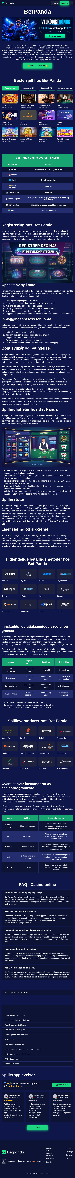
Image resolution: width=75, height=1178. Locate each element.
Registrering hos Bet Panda (15, 1025)
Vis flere (37, 1127)
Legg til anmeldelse (61, 1085)
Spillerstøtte (9, 1040)
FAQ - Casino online (13, 1059)
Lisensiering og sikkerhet (14, 1044)
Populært (8, 88)
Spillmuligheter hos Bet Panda (16, 1035)
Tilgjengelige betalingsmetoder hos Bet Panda (23, 1049)
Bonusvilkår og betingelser (15, 1030)
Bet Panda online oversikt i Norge (18, 1020)
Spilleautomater (63, 88)
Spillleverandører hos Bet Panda (17, 1054)
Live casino (27, 88)
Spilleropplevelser (12, 1064)
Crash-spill (45, 88)
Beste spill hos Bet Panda (15, 1015)
